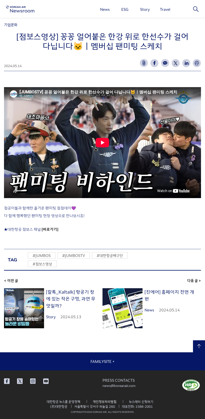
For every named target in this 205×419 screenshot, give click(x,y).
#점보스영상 (42, 263)
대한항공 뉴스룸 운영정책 (63, 401)
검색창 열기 (196, 9)
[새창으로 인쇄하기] (197, 63)
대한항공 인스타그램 (33, 381)
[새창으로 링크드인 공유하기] (186, 63)
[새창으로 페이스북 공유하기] (154, 63)
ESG (125, 9)
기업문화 (10, 24)
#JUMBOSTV (73, 255)
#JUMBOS (42, 255)
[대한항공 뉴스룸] (20, 9)
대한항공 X (20, 381)
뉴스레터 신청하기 (141, 401)
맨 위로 (199, 346)
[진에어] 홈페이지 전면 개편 (169, 295)
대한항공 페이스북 (7, 381)
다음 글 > (194, 280)
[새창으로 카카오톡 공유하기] (165, 63)
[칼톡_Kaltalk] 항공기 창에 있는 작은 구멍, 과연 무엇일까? (70, 298)
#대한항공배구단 (110, 255)
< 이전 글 (11, 280)
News (105, 9)
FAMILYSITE (102, 361)
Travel (165, 9)
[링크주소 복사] (144, 63)
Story (145, 9)
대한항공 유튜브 (46, 381)
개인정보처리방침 (105, 401)
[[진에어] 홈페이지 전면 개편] (122, 308)
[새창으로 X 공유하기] (176, 63)
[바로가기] (50, 229)
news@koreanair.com (119, 385)
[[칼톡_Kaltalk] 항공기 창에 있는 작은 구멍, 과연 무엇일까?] (24, 308)
